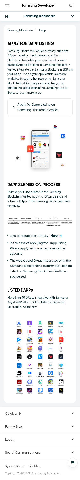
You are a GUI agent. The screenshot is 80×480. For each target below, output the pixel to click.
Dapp (42, 30)
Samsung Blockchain (39, 16)
